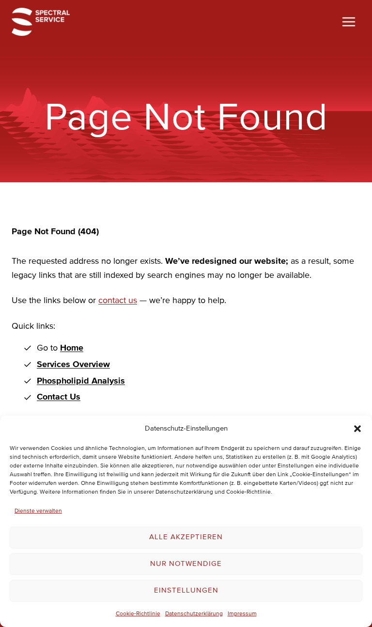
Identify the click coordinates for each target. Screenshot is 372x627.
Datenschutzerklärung (194, 614)
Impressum (242, 614)
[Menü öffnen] (348, 21)
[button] (357, 429)
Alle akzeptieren (186, 537)
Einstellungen (186, 590)
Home (71, 348)
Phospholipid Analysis (81, 381)
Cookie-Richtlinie (138, 614)
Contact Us (58, 397)
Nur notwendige (186, 563)
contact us (117, 300)
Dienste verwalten (38, 511)
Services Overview (73, 364)
